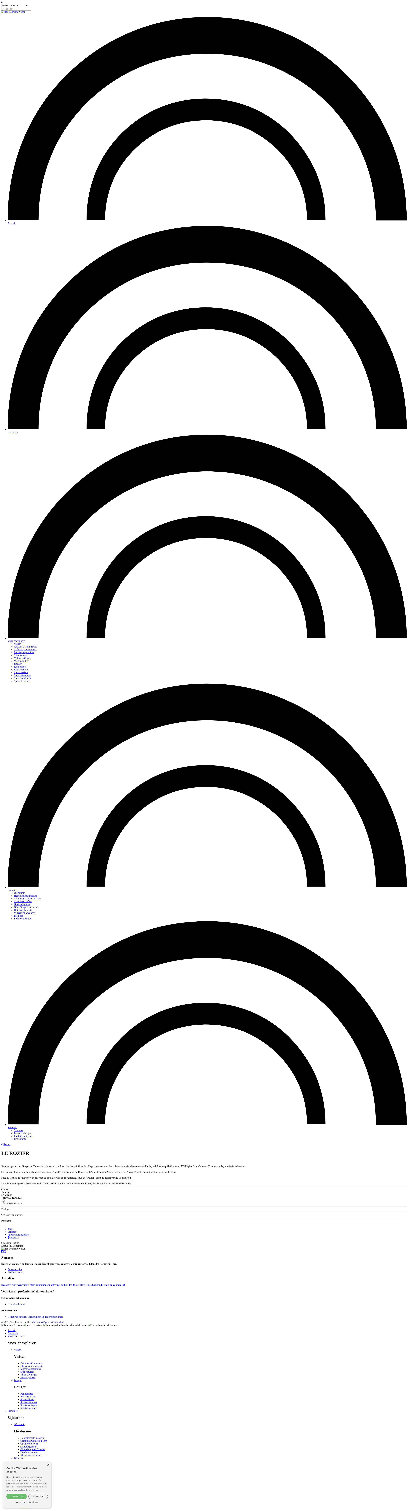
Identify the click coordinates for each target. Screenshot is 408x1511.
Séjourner (12, 890)
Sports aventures (22, 675)
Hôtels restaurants (23, 910)
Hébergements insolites (25, 895)
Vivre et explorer (16, 641)
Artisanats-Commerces (25, 646)
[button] (27, 1502)
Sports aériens (21, 672)
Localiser (14, 1237)
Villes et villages (22, 658)
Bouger (18, 663)
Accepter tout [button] (16, 1496)
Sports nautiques (22, 678)
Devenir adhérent (16, 1304)
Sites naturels (20, 655)
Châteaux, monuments (25, 649)
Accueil (11, 223)
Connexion (57, 1322)
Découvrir (13, 432)
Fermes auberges (22, 1133)
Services (12, 1231)
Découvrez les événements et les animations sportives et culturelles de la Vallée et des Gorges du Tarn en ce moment (63, 1285)
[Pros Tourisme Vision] (13, 11)
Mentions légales (41, 1322)
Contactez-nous (15, 1272)
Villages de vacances (24, 913)
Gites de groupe (22, 904)
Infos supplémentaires (18, 1234)
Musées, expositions (24, 652)
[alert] (27, 1485)
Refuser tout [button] (38, 1496)
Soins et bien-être (22, 918)
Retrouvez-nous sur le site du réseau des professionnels (35, 1316)
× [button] (48, 1465)
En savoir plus (15, 1269)
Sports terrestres (22, 681)
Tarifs (10, 1229)
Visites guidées (21, 661)
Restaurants (20, 1139)
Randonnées (20, 666)
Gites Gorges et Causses (26, 907)
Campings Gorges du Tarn (27, 898)
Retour (7, 1144)
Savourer (12, 1127)
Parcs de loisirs (21, 669)
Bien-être (18, 915)
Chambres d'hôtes (23, 901)
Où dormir (19, 892)
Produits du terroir (23, 1136)
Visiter (17, 643)
